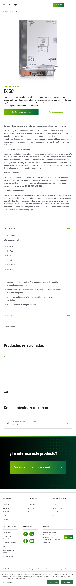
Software (31, 508)
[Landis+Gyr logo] (11, 4)
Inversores (6, 508)
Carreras (5, 519)
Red (29, 516)
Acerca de (6, 504)
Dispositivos (31, 504)
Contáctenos (58, 5)
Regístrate (68, 537)
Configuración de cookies (36, 569)
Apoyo (5, 546)
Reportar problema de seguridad (56, 569)
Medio (5, 516)
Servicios (30, 512)
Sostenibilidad (7, 512)
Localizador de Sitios (9, 542)
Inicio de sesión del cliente (8, 552)
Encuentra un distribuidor (7, 538)
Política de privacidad (9, 569)
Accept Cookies (53, 582)
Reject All (67, 582)
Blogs (54, 504)
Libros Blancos (57, 512)
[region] (38, 579)
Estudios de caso (58, 508)
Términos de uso (23, 569)
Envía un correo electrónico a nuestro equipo (33, 467)
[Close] (73, 575)
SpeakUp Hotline (8, 556)
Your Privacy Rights (8, 582)
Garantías (56, 516)
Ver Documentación (56, 112)
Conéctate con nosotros (21, 112)
